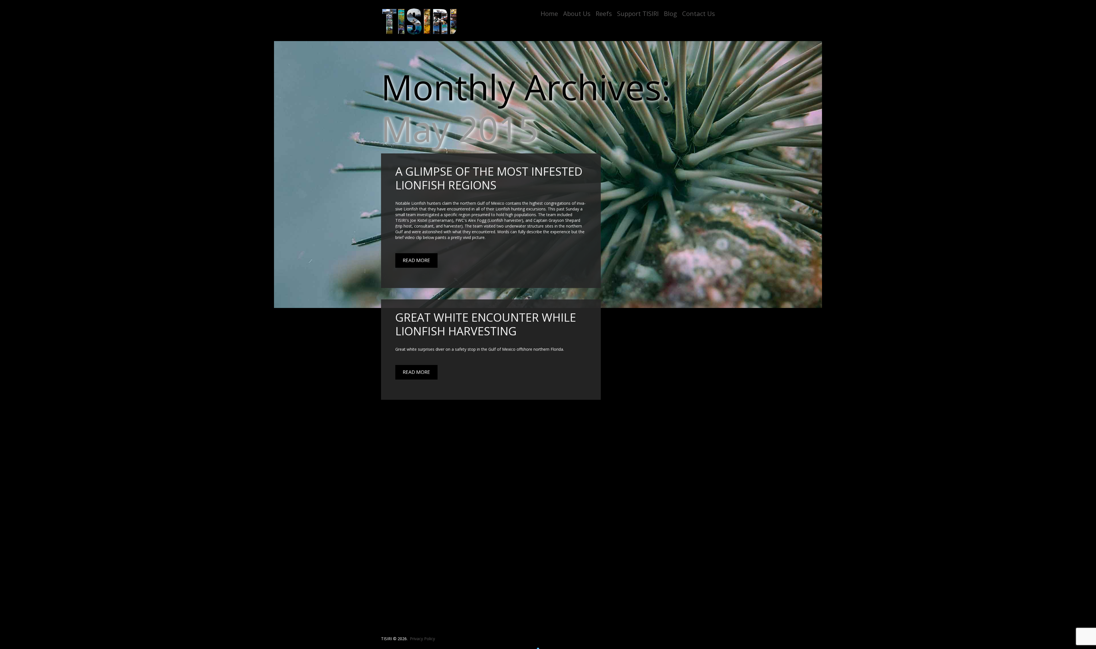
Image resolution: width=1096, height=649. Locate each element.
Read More (416, 260)
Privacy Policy (422, 638)
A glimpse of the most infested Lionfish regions (489, 178)
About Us (577, 13)
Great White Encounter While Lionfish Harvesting (485, 324)
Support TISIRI (638, 13)
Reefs (604, 13)
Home (549, 13)
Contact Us (698, 13)
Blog (670, 13)
